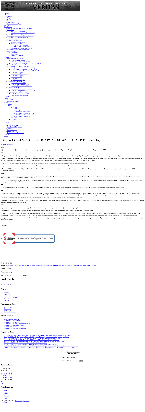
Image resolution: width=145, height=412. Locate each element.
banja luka (21, 265)
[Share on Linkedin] (9, 263)
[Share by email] (11, 263)
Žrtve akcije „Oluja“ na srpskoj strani (20, 61)
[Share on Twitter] (4, 263)
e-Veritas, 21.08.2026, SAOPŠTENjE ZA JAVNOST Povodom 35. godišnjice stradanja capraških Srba (31, 340)
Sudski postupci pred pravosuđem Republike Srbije (20, 36)
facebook (6, 396)
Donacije (6, 134)
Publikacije (10, 99)
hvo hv (45, 265)
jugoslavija (58, 265)
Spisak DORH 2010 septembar (19, 74)
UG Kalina (7, 96)
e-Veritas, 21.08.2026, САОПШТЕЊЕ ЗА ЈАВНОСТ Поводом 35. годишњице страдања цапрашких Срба (34, 341)
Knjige (6, 98)
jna (54, 265)
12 (5, 375)
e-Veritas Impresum (12, 125)
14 (8, 375)
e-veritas (38, 265)
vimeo (5, 392)
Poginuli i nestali (11, 51)
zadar (95, 265)
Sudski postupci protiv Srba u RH (16, 31)
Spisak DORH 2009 (16, 77)
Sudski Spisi (10, 30)
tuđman (89, 265)
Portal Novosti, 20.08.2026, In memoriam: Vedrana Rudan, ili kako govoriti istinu (25, 343)
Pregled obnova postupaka (18, 80)
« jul (2, 383)
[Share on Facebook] (2, 263)
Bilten (5, 14)
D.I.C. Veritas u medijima (14, 24)
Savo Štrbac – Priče (12, 101)
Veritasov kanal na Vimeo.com (22, 111)
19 (5, 377)
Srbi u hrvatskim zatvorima (14, 81)
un (92, 265)
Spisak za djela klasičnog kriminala (20, 84)
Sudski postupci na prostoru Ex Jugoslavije (18, 37)
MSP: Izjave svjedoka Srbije (21, 45)
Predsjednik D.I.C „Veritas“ (14, 127)
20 (6, 377)
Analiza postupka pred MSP (18, 42)
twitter (5, 390)
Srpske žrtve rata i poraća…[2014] (16, 64)
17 (1, 377)
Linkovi (6, 136)
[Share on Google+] (7, 263)
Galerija (9, 104)
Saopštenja (10, 18)
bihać (28, 265)
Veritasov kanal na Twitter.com (15, 133)
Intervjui (16, 108)
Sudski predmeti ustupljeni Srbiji (19, 95)
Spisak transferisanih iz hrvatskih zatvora (21, 86)
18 (3, 377)
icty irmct (49, 265)
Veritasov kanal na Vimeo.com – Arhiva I (25, 113)
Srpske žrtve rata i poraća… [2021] (16, 58)
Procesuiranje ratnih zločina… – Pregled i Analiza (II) (25, 71)
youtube (6, 393)
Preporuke (6, 122)
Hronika (9, 21)
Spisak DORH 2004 (16, 78)
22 (10, 377)
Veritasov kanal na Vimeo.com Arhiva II (24, 114)
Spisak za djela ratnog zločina (18, 83)
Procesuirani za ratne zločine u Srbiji (17, 92)
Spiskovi (6, 57)
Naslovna (6, 13)
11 (3, 375)
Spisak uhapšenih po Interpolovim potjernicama (23, 90)
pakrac (68, 265)
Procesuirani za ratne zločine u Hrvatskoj (18, 66)
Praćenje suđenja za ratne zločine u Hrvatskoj (23, 33)
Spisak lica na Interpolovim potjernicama (21, 89)
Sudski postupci (8, 27)
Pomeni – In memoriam (17, 55)
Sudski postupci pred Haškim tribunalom (18, 49)
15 (10, 375)
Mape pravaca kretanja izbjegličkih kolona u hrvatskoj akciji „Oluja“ (29, 63)
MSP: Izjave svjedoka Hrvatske (22, 46)
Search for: (3, 275)
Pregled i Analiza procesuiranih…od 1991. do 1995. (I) (25, 69)
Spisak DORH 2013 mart (17, 72)
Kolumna (9, 16)
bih (25, 265)
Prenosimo (13, 119)
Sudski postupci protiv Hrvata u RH (16, 34)
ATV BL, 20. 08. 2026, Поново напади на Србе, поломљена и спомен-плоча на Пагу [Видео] (30, 344)
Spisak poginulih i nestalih (18, 60)
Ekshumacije (14, 52)
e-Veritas (9, 19)
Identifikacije (14, 54)
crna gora (32, 265)
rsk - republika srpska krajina (78, 265)
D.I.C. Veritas (14, 107)
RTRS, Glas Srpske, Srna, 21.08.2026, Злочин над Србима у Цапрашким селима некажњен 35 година (32, 338)
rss (4, 395)
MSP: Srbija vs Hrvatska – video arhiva (21, 48)
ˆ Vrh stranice (4, 402)
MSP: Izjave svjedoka (16, 43)
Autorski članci (11, 22)
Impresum (26, 401)
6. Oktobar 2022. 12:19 (7, 144)
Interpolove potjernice (13, 39)
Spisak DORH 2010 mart (17, 75)
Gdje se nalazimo (12, 131)
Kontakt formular (12, 130)
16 (11, 375)
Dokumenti (17, 110)
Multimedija (7, 102)
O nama (6, 124)
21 (8, 377)
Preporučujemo (15, 121)
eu (41, 265)
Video (9, 105)
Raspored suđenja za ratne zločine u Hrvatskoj (19, 28)
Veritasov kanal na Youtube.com (22, 116)
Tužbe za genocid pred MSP (14, 40)
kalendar (64, 265)
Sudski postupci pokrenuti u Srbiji (20, 93)
